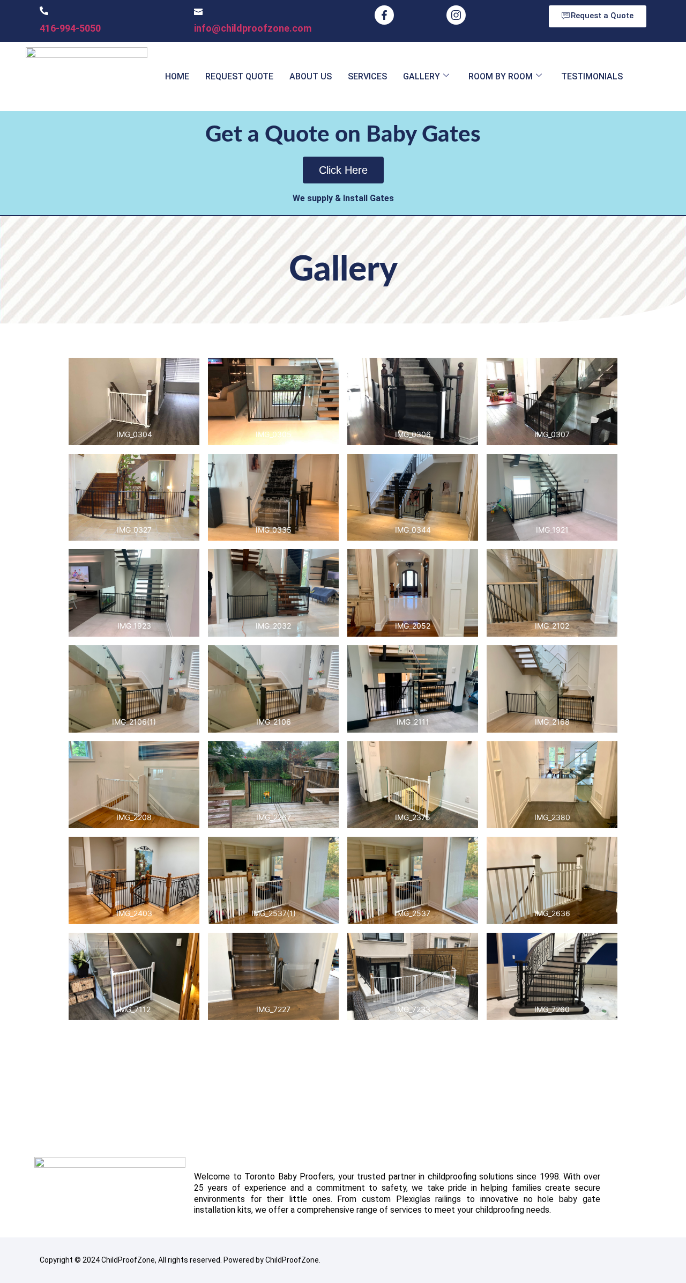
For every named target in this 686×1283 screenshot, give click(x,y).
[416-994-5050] (44, 10)
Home (177, 76)
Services (367, 76)
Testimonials (592, 76)
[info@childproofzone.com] (198, 10)
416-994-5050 (70, 28)
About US (310, 76)
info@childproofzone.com (252, 28)
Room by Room (500, 76)
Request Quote (239, 76)
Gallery (421, 76)
